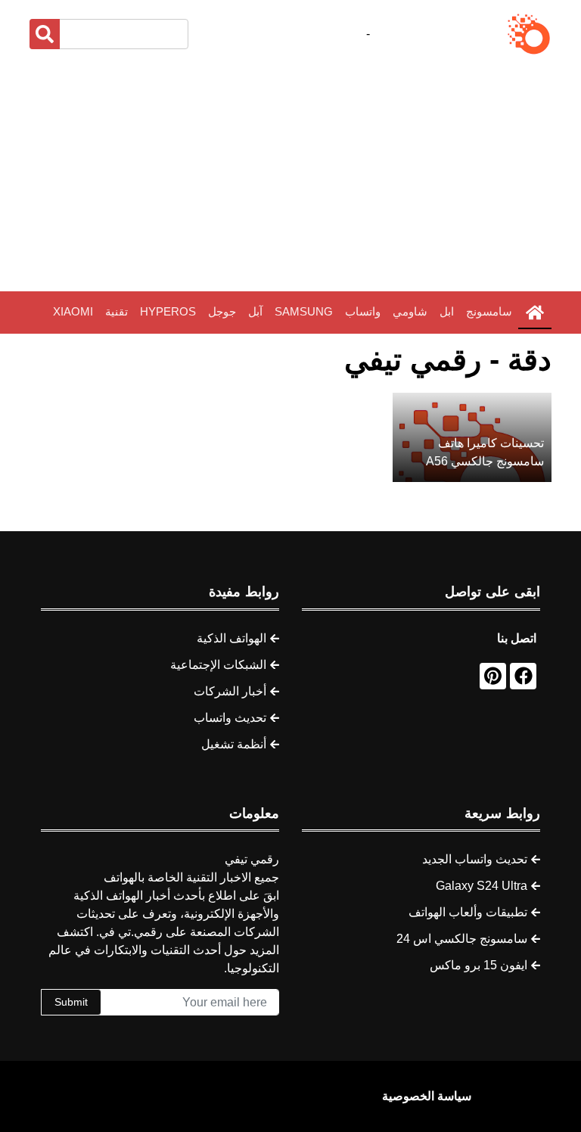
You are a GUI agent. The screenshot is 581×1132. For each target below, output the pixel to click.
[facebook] (523, 676)
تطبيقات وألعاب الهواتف (468, 912)
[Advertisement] (290, 174)
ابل (447, 311)
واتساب (363, 311)
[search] (45, 34)
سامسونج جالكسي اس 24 (461, 938)
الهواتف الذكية (231, 638)
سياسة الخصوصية (426, 1096)
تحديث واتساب (230, 717)
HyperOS (168, 311)
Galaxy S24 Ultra (481, 885)
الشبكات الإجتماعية (218, 664)
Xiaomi (73, 311)
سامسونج (489, 311)
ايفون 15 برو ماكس (478, 965)
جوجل (222, 311)
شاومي (410, 311)
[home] (534, 312)
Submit (71, 1002)
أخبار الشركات (230, 691)
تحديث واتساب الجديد (474, 859)
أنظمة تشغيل (233, 744)
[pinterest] (493, 676)
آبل (255, 311)
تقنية (116, 311)
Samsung (304, 311)
